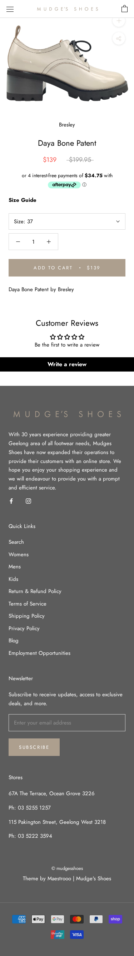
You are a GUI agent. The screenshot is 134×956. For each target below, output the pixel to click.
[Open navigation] (10, 9)
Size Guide (22, 200)
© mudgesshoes (67, 868)
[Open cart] (124, 9)
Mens (15, 567)
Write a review (67, 364)
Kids (13, 579)
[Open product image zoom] (67, 63)
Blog (14, 640)
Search (16, 542)
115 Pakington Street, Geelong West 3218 (57, 822)
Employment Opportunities (39, 653)
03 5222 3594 (34, 836)
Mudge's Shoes (93, 878)
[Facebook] (11, 500)
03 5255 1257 (34, 808)
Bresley (67, 125)
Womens (19, 554)
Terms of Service (27, 604)
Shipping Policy (27, 616)
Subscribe (34, 747)
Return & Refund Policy (35, 591)
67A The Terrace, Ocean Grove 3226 (52, 793)
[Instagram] (28, 500)
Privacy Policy (24, 628)
